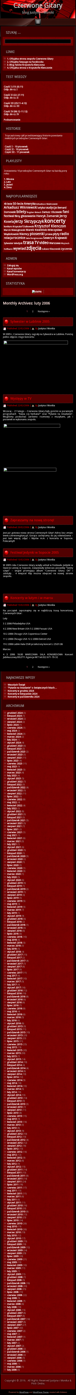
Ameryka (30, 203)
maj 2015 (12, 1047)
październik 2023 (16, 751)
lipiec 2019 (12, 897)
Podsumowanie (12, 119)
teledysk (18, 243)
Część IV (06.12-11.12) (15, 111)
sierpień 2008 (14, 1289)
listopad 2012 (14, 1136)
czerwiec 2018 (14, 936)
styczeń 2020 (14, 880)
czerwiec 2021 (14, 832)
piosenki (37, 234)
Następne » (44, 311)
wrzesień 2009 (15, 1250)
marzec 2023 (14, 772)
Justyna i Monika (46, 328)
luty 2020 (12, 877)
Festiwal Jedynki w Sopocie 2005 (34, 552)
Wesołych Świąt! (16, 684)
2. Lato (7, 181)
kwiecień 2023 (14, 769)
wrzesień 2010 (15, 1214)
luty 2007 (12, 1343)
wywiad (19, 248)
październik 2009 (16, 1247)
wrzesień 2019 (15, 892)
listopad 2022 (14, 784)
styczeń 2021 (14, 847)
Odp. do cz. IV (11, 114)
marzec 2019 (14, 909)
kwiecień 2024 (14, 733)
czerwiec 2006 (14, 1360)
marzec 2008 (14, 1304)
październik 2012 (16, 1139)
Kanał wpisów (14, 268)
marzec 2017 (14, 981)
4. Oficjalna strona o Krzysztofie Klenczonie (29, 67)
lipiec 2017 (12, 969)
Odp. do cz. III (11, 106)
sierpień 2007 (14, 1325)
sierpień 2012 (14, 1145)
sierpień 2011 (14, 1181)
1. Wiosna (9, 179)
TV (36, 242)
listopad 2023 (14, 748)
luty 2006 (12, 1369)
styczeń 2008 (14, 1310)
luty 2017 (12, 984)
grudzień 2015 (15, 1026)
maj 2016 (12, 1011)
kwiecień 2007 (14, 1336)
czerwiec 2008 (14, 1295)
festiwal (9, 216)
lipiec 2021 (12, 829)
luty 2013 (12, 1128)
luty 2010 (12, 1235)
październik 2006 (16, 1351)
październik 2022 (16, 787)
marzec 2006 (14, 1366)
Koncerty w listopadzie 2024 (22, 693)
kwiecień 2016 (14, 1014)
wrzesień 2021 (15, 823)
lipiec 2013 (12, 1112)
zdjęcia (33, 248)
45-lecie (8, 203)
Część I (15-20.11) (13, 86)
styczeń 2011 (14, 1202)
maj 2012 (12, 1154)
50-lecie (18, 203)
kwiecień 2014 (14, 1086)
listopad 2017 (14, 957)
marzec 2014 (14, 1089)
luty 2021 (12, 844)
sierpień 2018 (14, 930)
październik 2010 (16, 1211)
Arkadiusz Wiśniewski (20, 207)
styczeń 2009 (14, 1274)
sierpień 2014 (14, 1074)
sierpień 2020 (14, 862)
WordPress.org (15, 274)
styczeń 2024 (14, 742)
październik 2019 (16, 889)
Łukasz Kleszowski (51, 249)
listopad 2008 (14, 1280)
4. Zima (8, 187)
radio (64, 234)
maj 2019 (12, 904)
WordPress (24, 1392)
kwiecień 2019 (14, 907)
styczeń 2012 (14, 1166)
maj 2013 (12, 1119)
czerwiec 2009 (14, 1259)
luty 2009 (12, 1271)
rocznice (19, 238)
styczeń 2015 (14, 1059)
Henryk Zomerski (47, 216)
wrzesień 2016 (15, 999)
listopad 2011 (14, 1172)
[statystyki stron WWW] (36, 291)
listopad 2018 (14, 921)
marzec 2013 (14, 1124)
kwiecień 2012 (14, 1157)
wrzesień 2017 (15, 963)
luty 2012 (12, 1163)
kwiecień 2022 (14, 805)
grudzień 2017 (15, 954)
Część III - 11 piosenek (17, 152)
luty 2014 (12, 1092)
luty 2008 (12, 1307)
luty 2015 (12, 1056)
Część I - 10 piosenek (16, 146)
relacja (8, 238)
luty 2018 (12, 948)
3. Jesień (8, 184)
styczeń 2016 (14, 1023)
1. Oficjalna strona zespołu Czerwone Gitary (30, 58)
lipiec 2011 (12, 1184)
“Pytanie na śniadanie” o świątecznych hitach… (32, 687)
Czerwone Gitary (38, 5)
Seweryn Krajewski (55, 238)
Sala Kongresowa (34, 238)
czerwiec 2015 (14, 1044)
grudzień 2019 (15, 883)
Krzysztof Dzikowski (23, 226)
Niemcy (24, 234)
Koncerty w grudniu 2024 (21, 690)
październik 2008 (16, 1283)
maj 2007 (12, 1334)
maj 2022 (12, 802)
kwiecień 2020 (14, 871)
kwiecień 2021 (14, 838)
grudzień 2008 (15, 1277)
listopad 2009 (14, 1244)
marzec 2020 (14, 874)
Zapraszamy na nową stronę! (32, 520)
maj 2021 (12, 835)
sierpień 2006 (14, 1357)
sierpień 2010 (14, 1217)
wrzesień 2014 (15, 1071)
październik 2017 (16, 960)
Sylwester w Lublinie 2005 (30, 321)
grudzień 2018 (15, 918)
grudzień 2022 (15, 781)
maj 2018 (12, 939)
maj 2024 (12, 730)
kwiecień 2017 (14, 978)
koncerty (54, 221)
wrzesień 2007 (15, 1322)
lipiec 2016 (12, 1005)
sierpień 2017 (14, 966)
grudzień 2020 (15, 850)
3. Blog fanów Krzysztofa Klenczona (26, 64)
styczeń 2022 (14, 811)
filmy (17, 216)
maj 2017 (12, 975)
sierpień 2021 (14, 826)
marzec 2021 (14, 841)
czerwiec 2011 (14, 1187)
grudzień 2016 (15, 990)
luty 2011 (12, 1199)
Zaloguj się (13, 265)
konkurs (8, 226)
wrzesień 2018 (15, 927)
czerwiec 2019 (14, 901)
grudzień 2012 (15, 1133)
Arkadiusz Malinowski (47, 204)
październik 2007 (16, 1319)
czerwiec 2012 (14, 1151)
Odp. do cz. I (11, 89)
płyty (56, 234)
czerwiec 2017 (14, 972)
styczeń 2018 (14, 951)
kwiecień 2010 (14, 1229)
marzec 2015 (14, 1053)
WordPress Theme (41, 1392)
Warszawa (55, 243)
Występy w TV (20, 398)
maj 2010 (12, 1226)
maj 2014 (12, 1083)
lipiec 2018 (12, 933)
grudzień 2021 (15, 814)
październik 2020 (16, 856)
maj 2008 (12, 1298)
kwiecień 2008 (14, 1301)
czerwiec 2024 (14, 727)
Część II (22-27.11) (14, 95)
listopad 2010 (14, 1208)
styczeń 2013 (14, 1130)
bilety (21, 211)
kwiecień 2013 (14, 1121)
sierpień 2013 (14, 1110)
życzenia (66, 248)
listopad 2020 (14, 853)
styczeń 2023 (14, 778)
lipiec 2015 (12, 1041)
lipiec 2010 (12, 1220)
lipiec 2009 (12, 1256)
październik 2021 (16, 820)
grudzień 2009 (15, 1241)
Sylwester (8, 243)
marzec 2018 (14, 945)
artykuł (42, 207)
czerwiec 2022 (14, 799)
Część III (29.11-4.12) (15, 103)
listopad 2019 (14, 886)
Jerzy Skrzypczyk (29, 221)
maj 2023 (12, 766)
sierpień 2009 (14, 1253)
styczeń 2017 (14, 987)
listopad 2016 (14, 993)
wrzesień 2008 (15, 1286)
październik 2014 (16, 1068)
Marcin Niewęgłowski (14, 230)
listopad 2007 (14, 1316)
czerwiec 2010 (14, 1223)
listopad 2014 (14, 1065)
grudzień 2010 (15, 1205)
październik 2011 (16, 1175)
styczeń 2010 (14, 1238)
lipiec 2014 (12, 1077)
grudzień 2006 (15, 1348)
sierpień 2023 (14, 757)
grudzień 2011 (15, 1169)
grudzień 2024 (15, 712)
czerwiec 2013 (14, 1116)
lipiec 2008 (12, 1292)
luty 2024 (12, 739)
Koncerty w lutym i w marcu (31, 598)
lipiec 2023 (12, 760)
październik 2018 (16, 925)
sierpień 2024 (14, 721)
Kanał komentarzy (16, 271)
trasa (28, 242)
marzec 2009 (14, 1268)
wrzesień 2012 (15, 1142)
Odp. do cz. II (11, 97)
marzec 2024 (14, 736)
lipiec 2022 (12, 796)
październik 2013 (16, 1104)
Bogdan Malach (34, 212)
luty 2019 (12, 913)
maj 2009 (12, 1262)
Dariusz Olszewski (52, 212)
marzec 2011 (14, 1196)
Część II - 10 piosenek (16, 149)
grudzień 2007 (15, 1313)
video (44, 242)
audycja (51, 207)
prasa (48, 234)
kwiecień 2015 (14, 1050)
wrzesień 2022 (15, 790)
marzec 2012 (14, 1160)
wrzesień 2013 (15, 1107)
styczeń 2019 (14, 916)
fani (66, 212)
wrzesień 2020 (15, 859)
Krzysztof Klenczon (50, 226)
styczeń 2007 (14, 1345)
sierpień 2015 (14, 1038)
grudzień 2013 (15, 1098)
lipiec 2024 (12, 724)
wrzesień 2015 (15, 1035)
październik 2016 (16, 996)
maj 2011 (12, 1190)
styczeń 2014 (14, 1095)
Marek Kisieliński (36, 230)
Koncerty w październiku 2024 (23, 696)
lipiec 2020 (12, 865)
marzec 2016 (14, 1017)
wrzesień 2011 (15, 1178)
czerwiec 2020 (14, 868)
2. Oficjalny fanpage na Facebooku (25, 61)
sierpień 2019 (14, 895)
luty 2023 (12, 775)
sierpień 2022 (14, 793)
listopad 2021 (14, 817)
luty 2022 (12, 808)
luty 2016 (12, 1020)
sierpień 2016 (14, 1002)
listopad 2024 (14, 715)
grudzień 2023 (15, 745)
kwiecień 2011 (14, 1193)
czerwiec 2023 (14, 763)
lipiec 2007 (12, 1327)
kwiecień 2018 (14, 942)
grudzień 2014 (15, 1062)
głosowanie (28, 216)
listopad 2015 (14, 1029)
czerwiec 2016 (14, 1008)
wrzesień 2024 (15, 718)
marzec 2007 (14, 1339)
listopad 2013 (14, 1101)
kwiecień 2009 (14, 1265)
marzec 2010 (14, 1232)
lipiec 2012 (12, 1148)
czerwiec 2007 (14, 1331)
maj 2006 (12, 1363)
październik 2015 (16, 1032)
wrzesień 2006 (15, 1354)
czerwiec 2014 (14, 1080)
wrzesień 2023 (15, 754)
